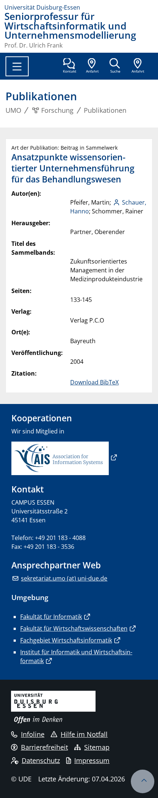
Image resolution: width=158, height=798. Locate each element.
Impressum (91, 760)
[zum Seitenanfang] (142, 781)
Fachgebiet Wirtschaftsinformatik (66, 640)
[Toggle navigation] (17, 66)
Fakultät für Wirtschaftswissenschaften (74, 628)
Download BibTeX (94, 382)
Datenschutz (41, 760)
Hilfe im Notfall (84, 734)
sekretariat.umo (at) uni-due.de (64, 578)
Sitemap (96, 747)
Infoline (32, 734)
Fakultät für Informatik (51, 617)
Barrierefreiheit (44, 747)
